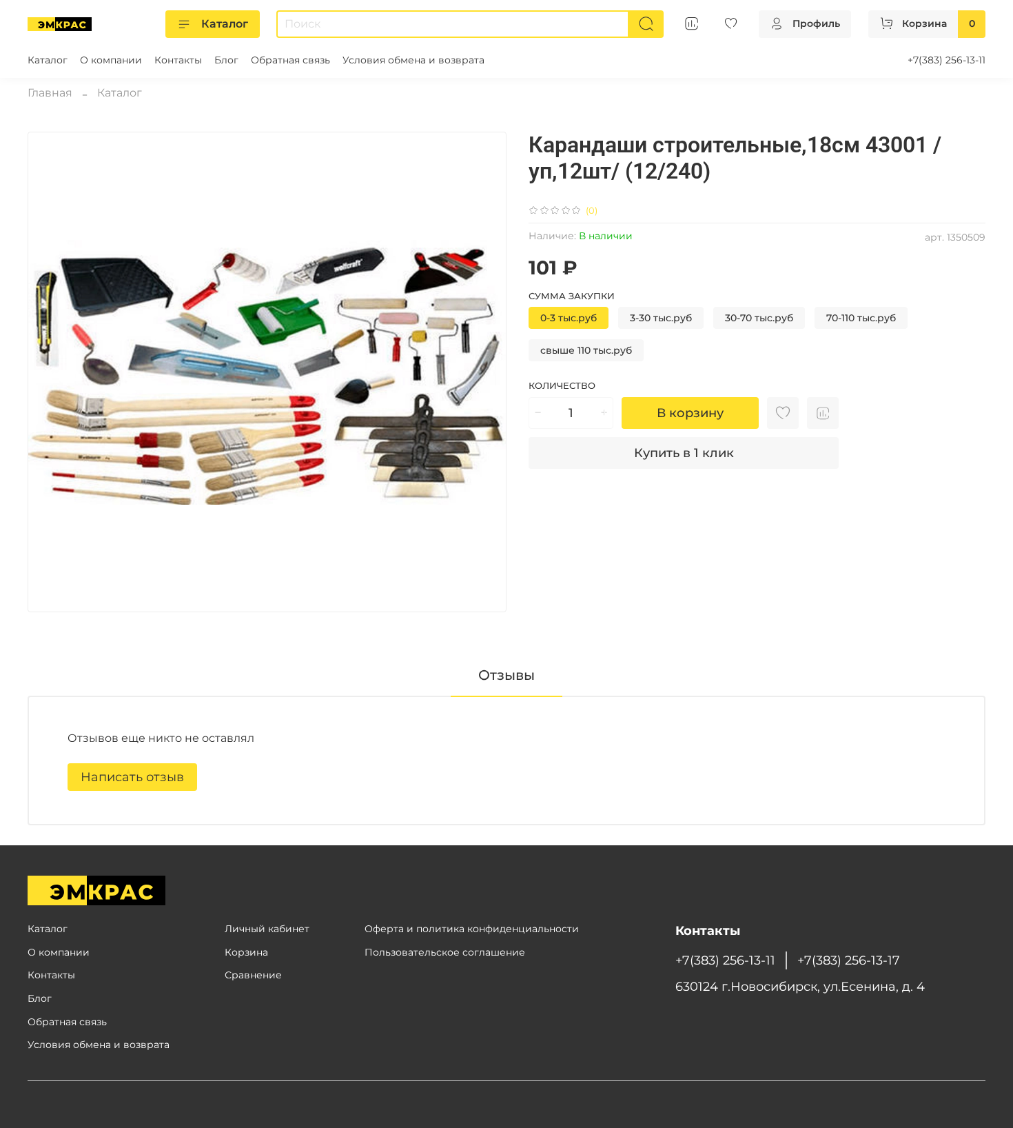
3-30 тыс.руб (661, 318)
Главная (50, 92)
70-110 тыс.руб (861, 318)
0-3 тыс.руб (568, 318)
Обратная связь (290, 60)
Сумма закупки (572, 296)
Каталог (224, 23)
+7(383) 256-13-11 (946, 60)
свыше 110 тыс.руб (586, 350)
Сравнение (253, 975)
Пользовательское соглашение (445, 952)
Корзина (246, 952)
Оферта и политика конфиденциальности (472, 929)
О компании (111, 60)
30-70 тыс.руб (759, 318)
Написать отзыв (132, 777)
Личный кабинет (267, 929)
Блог (226, 60)
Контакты (178, 60)
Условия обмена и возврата (413, 60)
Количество (562, 386)
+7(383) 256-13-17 (848, 960)
